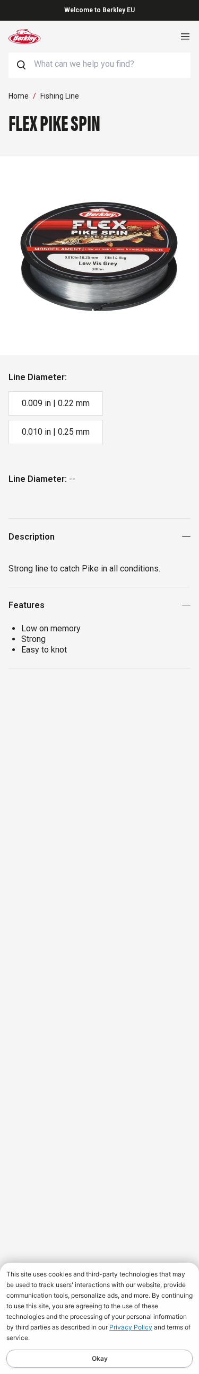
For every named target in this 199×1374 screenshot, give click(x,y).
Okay (100, 1358)
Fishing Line (59, 96)
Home (18, 96)
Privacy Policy (130, 1327)
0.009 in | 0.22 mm (56, 403)
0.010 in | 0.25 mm (56, 432)
